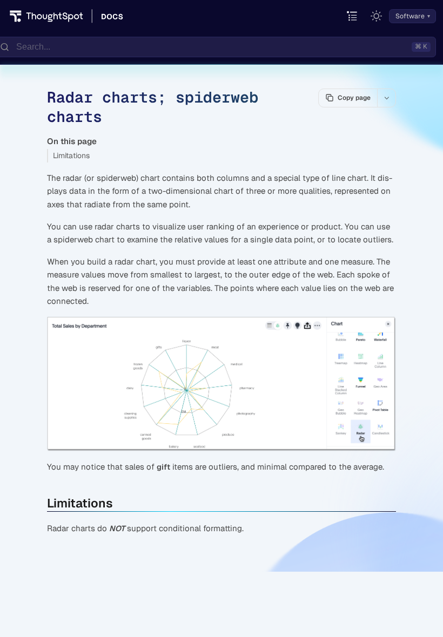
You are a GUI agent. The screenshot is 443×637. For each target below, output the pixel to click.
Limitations (71, 155)
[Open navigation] (352, 16)
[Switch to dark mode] (376, 16)
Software (410, 16)
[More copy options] (386, 97)
